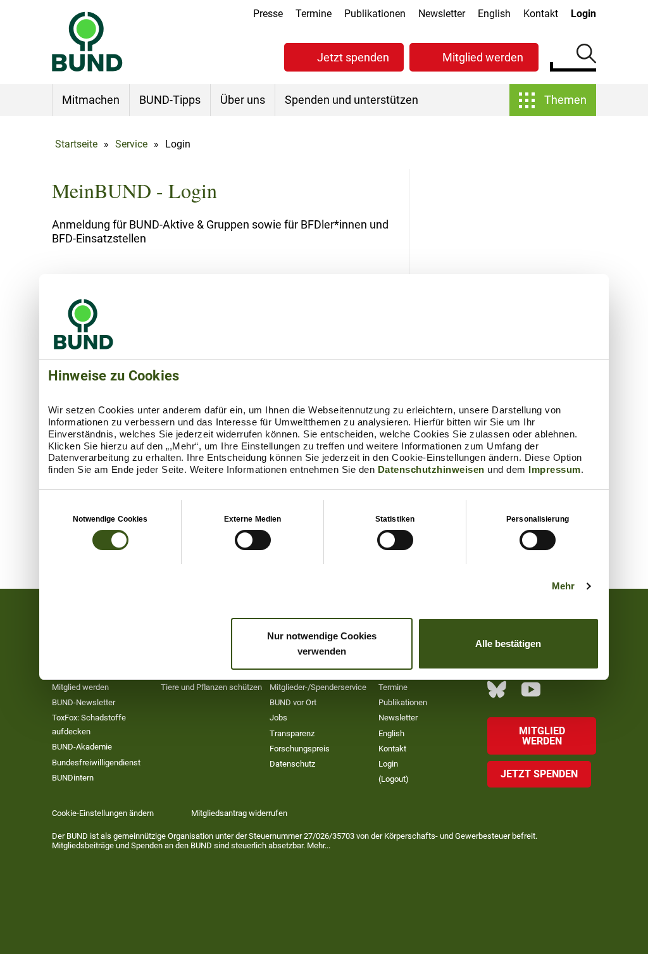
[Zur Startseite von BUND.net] (87, 41)
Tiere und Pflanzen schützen (211, 687)
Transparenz (292, 733)
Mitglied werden (482, 57)
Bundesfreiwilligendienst (96, 762)
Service (131, 144)
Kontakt (540, 14)
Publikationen (375, 14)
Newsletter (441, 14)
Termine (314, 14)
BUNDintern (73, 777)
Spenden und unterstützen (351, 99)
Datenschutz (292, 764)
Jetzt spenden (353, 57)
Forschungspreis (300, 748)
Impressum (554, 469)
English (494, 14)
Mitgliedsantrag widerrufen (239, 813)
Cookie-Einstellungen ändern (103, 813)
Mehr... (318, 845)
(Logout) (393, 779)
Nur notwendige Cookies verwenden (322, 643)
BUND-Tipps (170, 99)
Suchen (586, 56)
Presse (268, 14)
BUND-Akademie (82, 746)
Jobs (278, 717)
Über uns (242, 99)
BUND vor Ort (293, 702)
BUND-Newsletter (83, 702)
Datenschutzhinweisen (431, 469)
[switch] (253, 540)
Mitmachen (91, 99)
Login (583, 14)
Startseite (76, 144)
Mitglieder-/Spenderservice (318, 687)
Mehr (563, 586)
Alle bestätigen (508, 643)
